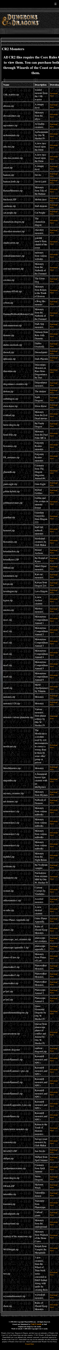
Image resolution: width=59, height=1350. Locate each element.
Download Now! (53, 94)
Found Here (29, 1344)
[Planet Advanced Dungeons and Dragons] (21, 27)
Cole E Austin (36, 1324)
